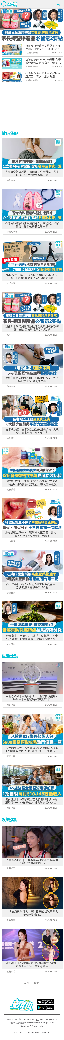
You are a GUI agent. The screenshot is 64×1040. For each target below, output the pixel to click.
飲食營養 (11, 644)
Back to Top (31, 983)
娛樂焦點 (10, 819)
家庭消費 (11, 705)
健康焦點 (10, 133)
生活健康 (11, 283)
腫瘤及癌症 (12, 232)
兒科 (9, 335)
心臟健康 (11, 386)
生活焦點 (10, 656)
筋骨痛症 (11, 180)
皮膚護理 (11, 489)
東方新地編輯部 (31, 53)
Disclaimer (25, 1026)
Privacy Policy (38, 1026)
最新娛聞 (11, 868)
